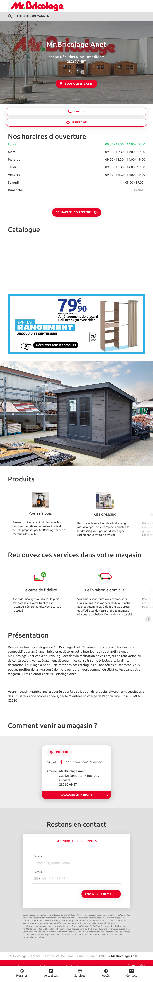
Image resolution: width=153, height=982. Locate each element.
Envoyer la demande (101, 894)
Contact (131, 976)
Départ (51, 762)
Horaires (22, 976)
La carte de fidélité (40, 590)
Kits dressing (105, 515)
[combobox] (37, 878)
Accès (106, 976)
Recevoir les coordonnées (76, 841)
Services (79, 976)
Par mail (38, 856)
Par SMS (38, 872)
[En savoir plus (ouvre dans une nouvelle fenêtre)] (76, 324)
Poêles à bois (40, 514)
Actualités (51, 976)
